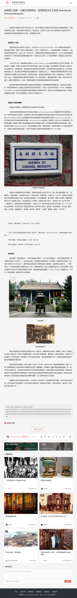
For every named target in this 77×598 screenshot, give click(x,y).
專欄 (37, 18)
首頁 (16, 591)
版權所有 (21, 594)
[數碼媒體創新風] (21, 503)
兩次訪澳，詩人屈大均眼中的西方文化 (53, 516)
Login (11, 581)
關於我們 (23, 591)
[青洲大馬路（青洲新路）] (21, 539)
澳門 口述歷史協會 (9, 18)
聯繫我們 (30, 591)
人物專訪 (43, 531)
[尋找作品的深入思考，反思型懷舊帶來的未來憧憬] (56, 539)
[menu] (71, 3)
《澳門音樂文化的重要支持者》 (16, 480)
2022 (37, 594)
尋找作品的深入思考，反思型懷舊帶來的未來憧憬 (56, 553)
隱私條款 (46, 591)
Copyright (27, 594)
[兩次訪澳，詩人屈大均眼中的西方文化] (56, 503)
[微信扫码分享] (41, 436)
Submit (68, 581)
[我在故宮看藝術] (56, 467)
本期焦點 (8, 495)
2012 (33, 594)
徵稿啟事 (38, 591)
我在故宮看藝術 (46, 480)
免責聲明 (54, 591)
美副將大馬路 (11, 423)
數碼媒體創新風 (11, 516)
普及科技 (52, 594)
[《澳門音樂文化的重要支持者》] (21, 467)
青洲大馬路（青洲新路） (14, 552)
